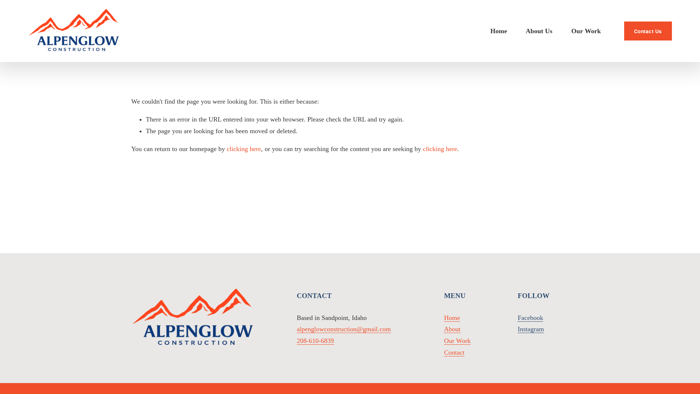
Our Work (586, 31)
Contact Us (648, 31)
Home (498, 31)
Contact (454, 352)
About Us (539, 31)
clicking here (244, 148)
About (452, 329)
